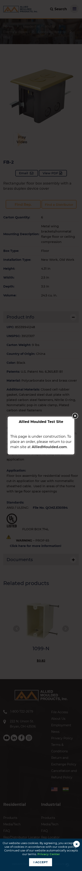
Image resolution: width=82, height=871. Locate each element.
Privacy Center (48, 854)
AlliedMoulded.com (49, 447)
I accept (40, 862)
